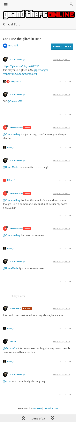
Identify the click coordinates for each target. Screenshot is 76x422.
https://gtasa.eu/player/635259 (21, 66)
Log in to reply (62, 46)
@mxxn (7, 381)
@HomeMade (11, 167)
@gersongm (41, 70)
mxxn (13, 341)
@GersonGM (14, 101)
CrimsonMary (17, 59)
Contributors (51, 408)
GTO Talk (13, 45)
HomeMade (16, 127)
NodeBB (37, 408)
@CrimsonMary (11, 134)
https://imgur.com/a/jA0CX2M (20, 74)
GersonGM (15, 308)
